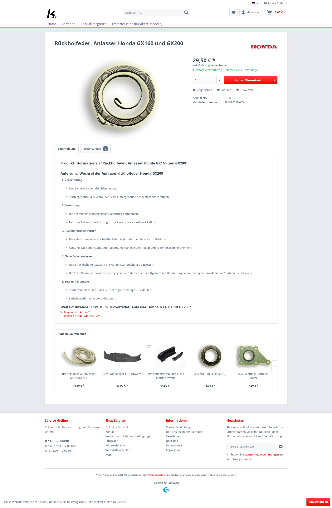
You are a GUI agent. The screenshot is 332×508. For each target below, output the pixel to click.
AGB (108, 454)
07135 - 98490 (57, 441)
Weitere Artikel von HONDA (81, 316)
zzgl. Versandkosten (216, 65)
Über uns (172, 441)
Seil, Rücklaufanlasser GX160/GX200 (78, 376)
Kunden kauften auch (72, 334)
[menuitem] (156, 12)
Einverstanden (318, 502)
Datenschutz (174, 445)
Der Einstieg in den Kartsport (184, 432)
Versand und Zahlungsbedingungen (128, 436)
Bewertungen (94, 148)
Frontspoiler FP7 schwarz (122, 374)
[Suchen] (186, 12)
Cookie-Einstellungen (179, 427)
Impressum (173, 450)
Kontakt (110, 432)
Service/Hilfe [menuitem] (275, 3)
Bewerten (246, 90)
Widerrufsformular (117, 450)
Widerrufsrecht (115, 445)
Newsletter (173, 436)
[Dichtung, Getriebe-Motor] (253, 356)
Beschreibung (67, 148)
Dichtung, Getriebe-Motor (253, 376)
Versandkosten (156, 474)
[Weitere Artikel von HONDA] (264, 47)
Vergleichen (204, 90)
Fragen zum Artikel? (76, 312)
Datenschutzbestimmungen (261, 454)
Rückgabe (111, 441)
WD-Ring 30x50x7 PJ (209, 374)
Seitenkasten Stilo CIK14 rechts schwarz (166, 376)
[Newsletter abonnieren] (281, 446)
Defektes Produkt (116, 427)
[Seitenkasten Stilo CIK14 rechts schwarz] (166, 356)
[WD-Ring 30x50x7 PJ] (210, 356)
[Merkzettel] (233, 12)
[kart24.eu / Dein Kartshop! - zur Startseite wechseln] (51, 13)
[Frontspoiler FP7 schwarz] (122, 356)
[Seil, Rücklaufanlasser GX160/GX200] (79, 356)
